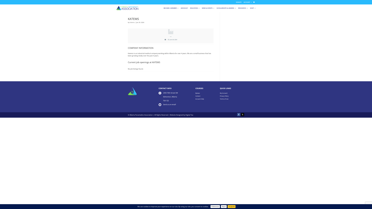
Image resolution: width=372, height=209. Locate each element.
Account (247, 2)
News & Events (207, 8)
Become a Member (170, 8)
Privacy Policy (224, 96)
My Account (223, 93)
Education (194, 8)
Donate (239, 2)
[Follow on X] (242, 114)
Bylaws (197, 93)
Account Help (199, 99)
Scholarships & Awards (225, 8)
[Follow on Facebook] (238, 114)
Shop (252, 8)
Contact (197, 96)
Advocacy (184, 8)
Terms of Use (224, 99)
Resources (242, 8)
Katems (132, 22)
